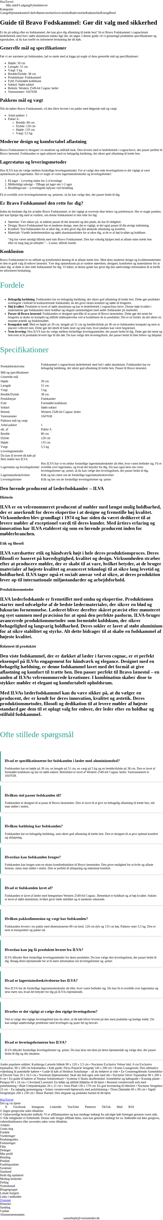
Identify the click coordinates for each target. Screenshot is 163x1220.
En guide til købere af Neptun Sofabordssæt (36, 1078)
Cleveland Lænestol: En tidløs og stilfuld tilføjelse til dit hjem (65, 1082)
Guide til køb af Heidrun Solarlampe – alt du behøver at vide (80, 1071)
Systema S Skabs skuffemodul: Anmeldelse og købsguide (103, 1078)
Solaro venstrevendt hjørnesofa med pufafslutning (76, 1089)
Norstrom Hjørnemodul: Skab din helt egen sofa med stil (74, 1075)
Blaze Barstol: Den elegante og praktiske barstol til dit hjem (73, 1093)
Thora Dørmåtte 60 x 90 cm (127, 1089)
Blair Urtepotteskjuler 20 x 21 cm (40, 1085)
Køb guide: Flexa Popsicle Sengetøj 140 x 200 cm (80, 1068)
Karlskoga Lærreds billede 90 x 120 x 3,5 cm (60, 1064)
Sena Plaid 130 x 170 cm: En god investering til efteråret (99, 1085)
